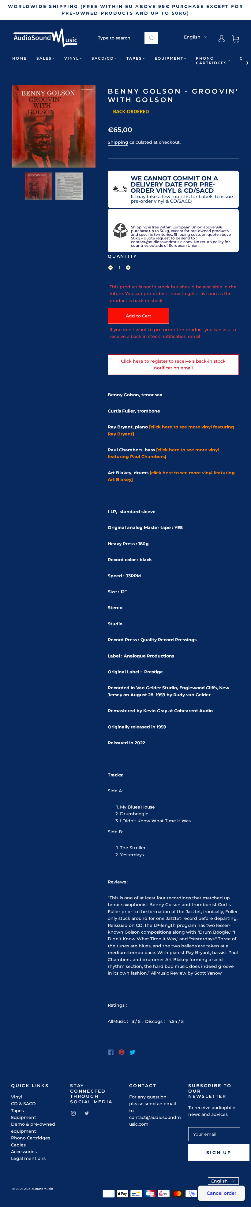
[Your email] (214, 1134)
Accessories (24, 1151)
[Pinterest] (121, 1052)
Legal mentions (28, 1158)
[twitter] (86, 1113)
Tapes (134, 58)
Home (19, 58)
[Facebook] (110, 1052)
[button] (20, 127)
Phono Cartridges (211, 60)
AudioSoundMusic (38, 1189)
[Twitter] (132, 1052)
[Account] (222, 39)
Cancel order (221, 1193)
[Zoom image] (54, 127)
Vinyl (71, 58)
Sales (44, 58)
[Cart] (235, 39)
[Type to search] (119, 38)
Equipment (169, 58)
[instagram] (73, 1113)
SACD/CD (103, 58)
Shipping (118, 142)
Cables (18, 1145)
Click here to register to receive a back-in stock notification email (173, 364)
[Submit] (151, 38)
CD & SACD (23, 1103)
